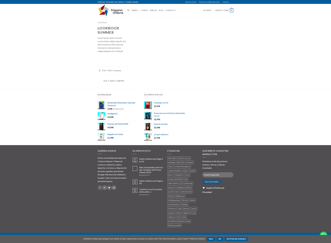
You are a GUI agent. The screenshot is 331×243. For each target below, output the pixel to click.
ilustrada (171, 188)
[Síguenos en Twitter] (109, 188)
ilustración (188, 183)
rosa (193, 213)
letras (177, 192)
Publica (153, 10)
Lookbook (102, 22)
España (192, 171)
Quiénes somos (190, 2)
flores (170, 175)
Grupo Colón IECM (175, 179)
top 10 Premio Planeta (176, 221)
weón (188, 221)
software (171, 217)
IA (182, 183)
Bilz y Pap (180, 162)
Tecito (183, 217)
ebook (185, 171)
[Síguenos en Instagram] (105, 188)
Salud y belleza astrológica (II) (151, 182)
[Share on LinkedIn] (99, 58)
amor (188, 158)
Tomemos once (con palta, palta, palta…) (150, 190)
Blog (161, 10)
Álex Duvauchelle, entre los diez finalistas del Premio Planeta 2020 (151, 169)
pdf (180, 209)
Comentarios (144, 175)
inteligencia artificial (184, 188)
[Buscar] (128, 10)
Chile (170, 166)
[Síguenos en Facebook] (100, 188)
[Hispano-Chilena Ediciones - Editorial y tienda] (110, 10)
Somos (144, 10)
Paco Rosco (172, 209)
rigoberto (186, 213)
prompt (171, 213)
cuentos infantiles (174, 171)
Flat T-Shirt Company (111, 70)
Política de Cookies (236, 239)
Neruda (185, 200)
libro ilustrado (187, 192)
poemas (186, 209)
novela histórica (174, 204)
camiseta (189, 162)
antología (171, 162)
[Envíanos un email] (234, 3)
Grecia (187, 175)
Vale (211, 239)
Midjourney (180, 196)
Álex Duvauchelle (174, 225)
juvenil (170, 192)
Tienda (134, 10)
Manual (171, 196)
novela (192, 200)
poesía (194, 209)
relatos (178, 213)
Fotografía (178, 175)
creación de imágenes (182, 166)
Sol (178, 217)
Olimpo (184, 204)
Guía (185, 179)
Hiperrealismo (173, 183)
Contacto (225, 2)
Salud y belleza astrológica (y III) (151, 160)
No (220, 239)
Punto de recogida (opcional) (209, 2)
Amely (181, 158)
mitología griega (174, 200)
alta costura (172, 158)
